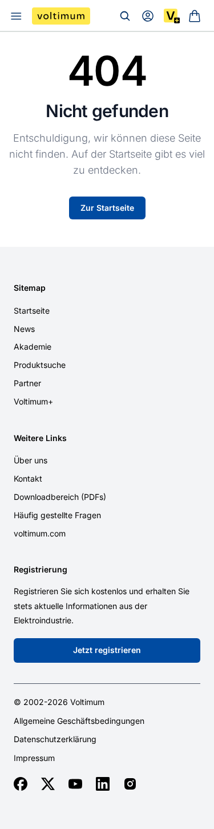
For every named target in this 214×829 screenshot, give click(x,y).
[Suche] (125, 16)
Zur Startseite (107, 208)
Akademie (32, 346)
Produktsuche (40, 365)
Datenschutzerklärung (55, 739)
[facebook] (20, 784)
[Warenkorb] (194, 16)
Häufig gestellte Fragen (57, 515)
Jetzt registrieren (107, 650)
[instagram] (130, 784)
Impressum (34, 758)
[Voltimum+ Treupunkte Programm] (171, 16)
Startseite (32, 310)
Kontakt (28, 478)
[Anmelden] (148, 16)
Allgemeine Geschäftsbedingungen (79, 721)
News (24, 329)
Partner (27, 383)
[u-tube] (75, 784)
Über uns (30, 460)
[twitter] (48, 784)
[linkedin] (103, 784)
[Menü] (16, 16)
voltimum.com (40, 533)
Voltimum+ (33, 401)
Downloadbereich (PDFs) (60, 497)
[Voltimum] (61, 16)
